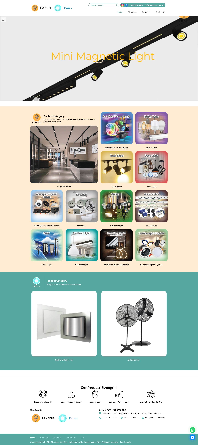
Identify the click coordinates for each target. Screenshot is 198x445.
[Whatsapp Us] (192, 430)
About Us (132, 12)
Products (146, 12)
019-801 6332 (130, 418)
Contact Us (160, 12)
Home (119, 12)
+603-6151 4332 (109, 418)
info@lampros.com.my (155, 418)
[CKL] (53, 8)
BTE (82, 437)
